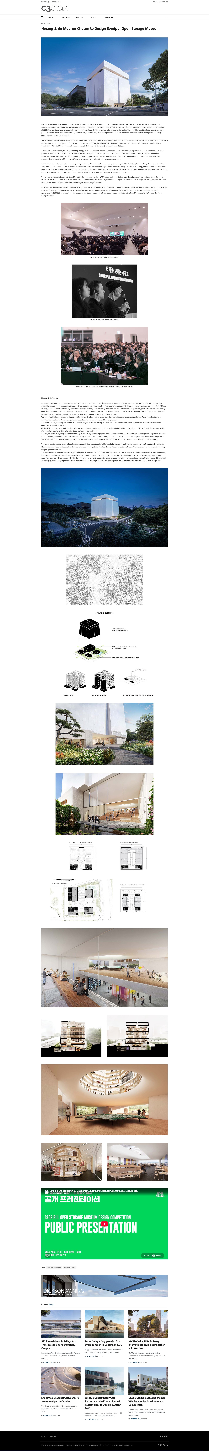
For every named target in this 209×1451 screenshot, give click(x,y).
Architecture (64, 17)
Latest (51, 17)
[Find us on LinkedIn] (167, 1445)
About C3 (155, 2)
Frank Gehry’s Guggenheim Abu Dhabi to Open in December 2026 (103, 1343)
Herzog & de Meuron (54, 1267)
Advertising (164, 2)
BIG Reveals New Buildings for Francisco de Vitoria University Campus (58, 1345)
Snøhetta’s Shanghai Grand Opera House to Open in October (60, 1400)
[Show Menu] (42, 17)
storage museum (69, 1267)
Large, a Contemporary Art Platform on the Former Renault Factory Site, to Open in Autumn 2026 (103, 1403)
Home (43, 23)
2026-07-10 (99, 1419)
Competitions (80, 17)
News (93, 17)
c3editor (46, 1362)
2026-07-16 (56, 1415)
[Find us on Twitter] (161, 1445)
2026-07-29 (99, 1356)
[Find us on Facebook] (158, 1445)
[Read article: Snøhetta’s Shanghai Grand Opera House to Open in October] (61, 1381)
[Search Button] (167, 17)
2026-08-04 (56, 1362)
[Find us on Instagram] (164, 1445)
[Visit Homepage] (54, 9)
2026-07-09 (143, 1419)
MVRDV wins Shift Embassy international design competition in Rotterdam (146, 1345)
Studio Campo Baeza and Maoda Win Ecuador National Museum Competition (146, 1402)
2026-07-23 (143, 1362)
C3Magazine (108, 17)
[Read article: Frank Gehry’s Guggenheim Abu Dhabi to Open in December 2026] (104, 1324)
